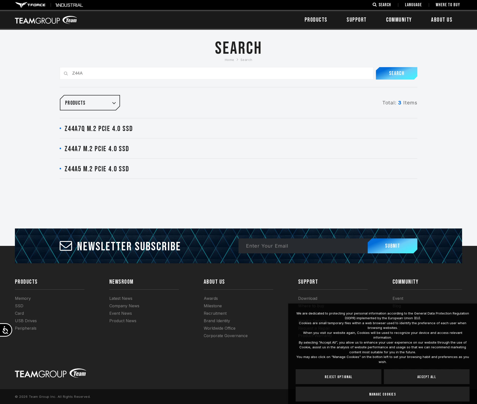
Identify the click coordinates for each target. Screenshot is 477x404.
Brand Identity (217, 320)
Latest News (120, 298)
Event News (120, 313)
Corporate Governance (226, 335)
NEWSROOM (121, 281)
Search (246, 60)
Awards (211, 298)
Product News (122, 320)
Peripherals (26, 328)
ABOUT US (441, 19)
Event (398, 298)
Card (19, 313)
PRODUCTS (26, 281)
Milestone (213, 305)
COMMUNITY (399, 19)
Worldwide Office (220, 328)
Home (229, 60)
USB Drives (26, 320)
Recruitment (215, 313)
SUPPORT (356, 19)
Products (316, 19)
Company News (124, 305)
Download (307, 298)
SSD (19, 305)
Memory (23, 298)
